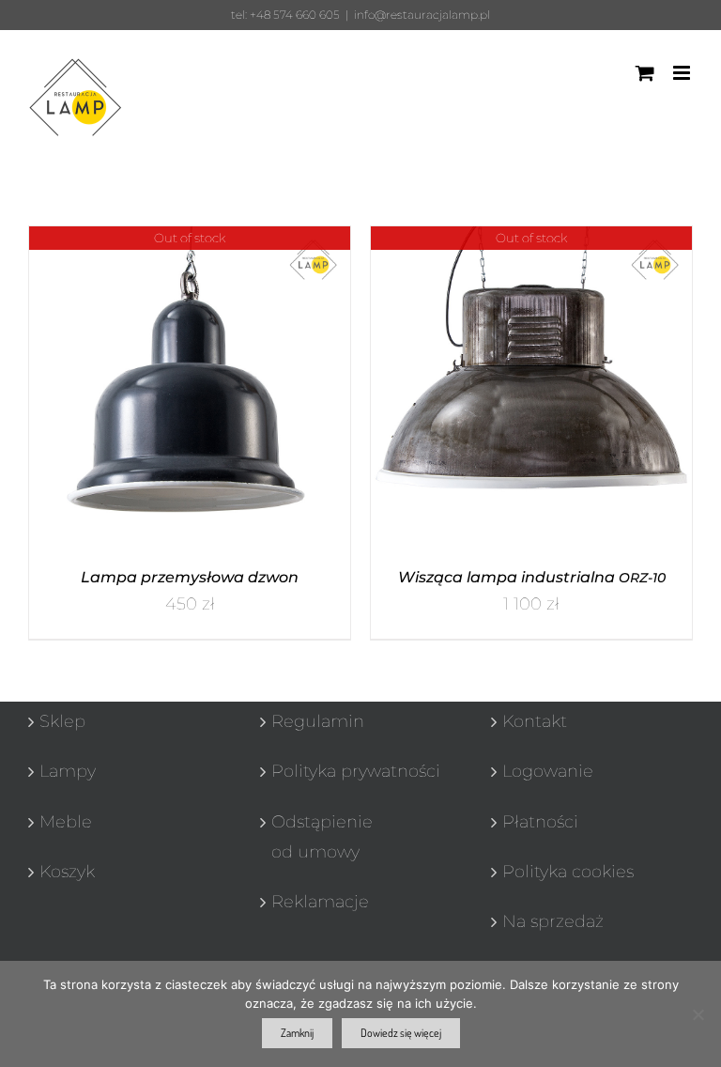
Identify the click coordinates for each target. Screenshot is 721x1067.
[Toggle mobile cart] (645, 73)
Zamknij (297, 1033)
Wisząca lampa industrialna (532, 577)
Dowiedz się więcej (400, 1033)
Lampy (67, 771)
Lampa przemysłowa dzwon (190, 577)
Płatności (540, 822)
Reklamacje (320, 901)
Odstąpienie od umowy (322, 837)
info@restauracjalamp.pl (422, 15)
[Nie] (697, 1014)
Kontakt (534, 721)
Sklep (62, 721)
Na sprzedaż (553, 921)
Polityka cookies (568, 871)
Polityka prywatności (355, 771)
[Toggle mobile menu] (683, 73)
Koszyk (67, 871)
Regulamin (317, 721)
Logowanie (547, 771)
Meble (65, 822)
